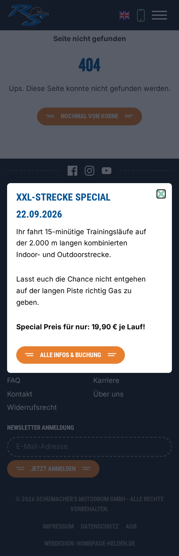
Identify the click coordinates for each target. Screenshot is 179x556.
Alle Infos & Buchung (70, 355)
